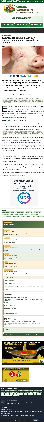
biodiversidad (31, 392)
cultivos (2, 390)
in (40, 1)
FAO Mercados (12, 330)
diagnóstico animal (29, 212)
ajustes (30, 420)
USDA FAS (6, 330)
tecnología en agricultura (31, 216)
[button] (8, 25)
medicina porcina (16, 216)
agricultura (7, 390)
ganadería (21, 214)
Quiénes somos (3, 0)
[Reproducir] (3, 364)
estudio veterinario (5, 214)
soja (13, 395)
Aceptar (35, 420)
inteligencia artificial (34, 214)
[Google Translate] (30, 76)
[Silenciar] (42, 364)
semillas (17, 395)
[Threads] (18, 76)
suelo (41, 392)
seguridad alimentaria (37, 390)
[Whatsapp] (28, 76)
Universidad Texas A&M (29, 94)
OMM (17, 330)
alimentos (10, 395)
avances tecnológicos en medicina (8, 212)
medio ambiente (16, 392)
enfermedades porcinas (37, 212)
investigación (37, 392)
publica (9, 120)
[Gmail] (32, 76)
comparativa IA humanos (20, 212)
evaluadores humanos (14, 214)
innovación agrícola (9, 392)
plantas (19, 390)
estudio (26, 392)
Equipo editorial (11, 0)
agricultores (22, 392)
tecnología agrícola (4, 395)
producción (3, 392)
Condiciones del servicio (6, 2)
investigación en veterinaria (6, 216)
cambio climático (30, 390)
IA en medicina (26, 214)
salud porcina (23, 216)
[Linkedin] (16, 76)
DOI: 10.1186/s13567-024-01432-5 (18, 175)
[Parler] (25, 76)
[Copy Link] (35, 76)
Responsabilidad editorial (7, 1)
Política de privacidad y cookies (19, 1)
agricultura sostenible (13, 390)
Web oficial (6, 289)
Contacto (17, 0)
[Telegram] (21, 76)
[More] (37, 76)
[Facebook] (11, 76)
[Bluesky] (23, 76)
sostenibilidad (24, 390)
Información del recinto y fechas (10, 313)
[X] (14, 76)
